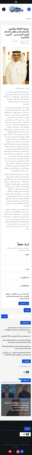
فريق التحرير (23, 41)
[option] (16, 400)
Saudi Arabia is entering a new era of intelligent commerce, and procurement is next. (18, 330)
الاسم (27, 269)
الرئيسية (28, 18)
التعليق (27, 254)
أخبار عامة (15, 41)
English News (24, 399)
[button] (19, 380)
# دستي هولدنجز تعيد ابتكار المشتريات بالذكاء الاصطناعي (16, 336)
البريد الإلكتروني (24, 277)
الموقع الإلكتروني (24, 285)
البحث (27, 310)
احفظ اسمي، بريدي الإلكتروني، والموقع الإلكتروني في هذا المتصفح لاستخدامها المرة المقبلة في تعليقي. (17, 296)
